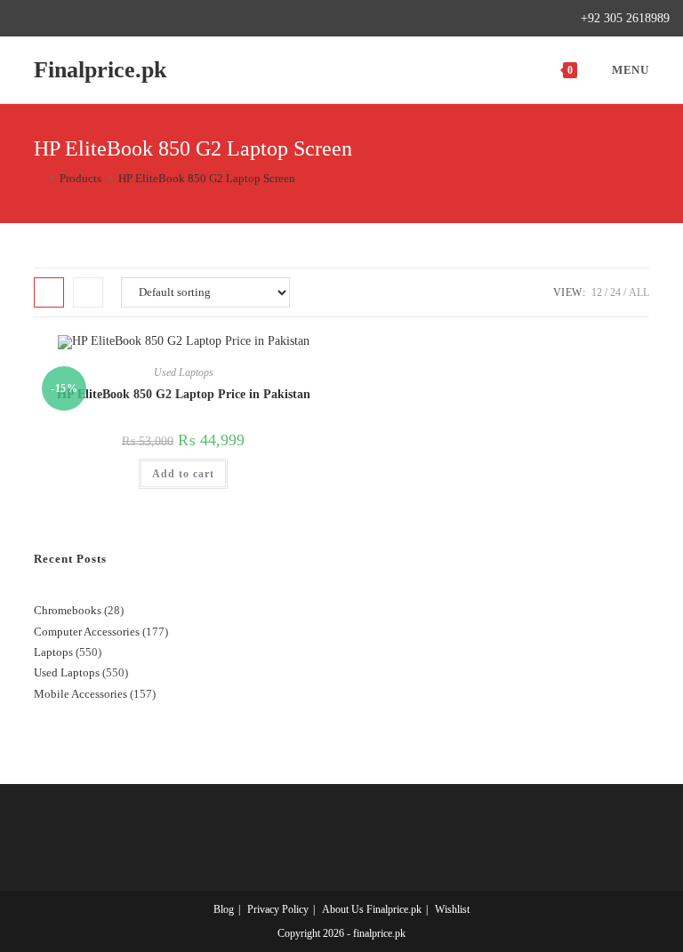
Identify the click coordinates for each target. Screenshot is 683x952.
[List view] (88, 292)
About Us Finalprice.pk (372, 909)
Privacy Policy (278, 909)
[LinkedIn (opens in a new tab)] (100, 19)
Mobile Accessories (80, 693)
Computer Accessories (87, 631)
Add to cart (183, 474)
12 (596, 292)
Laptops (53, 652)
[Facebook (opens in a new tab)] (38, 19)
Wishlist (452, 909)
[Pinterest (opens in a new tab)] (59, 19)
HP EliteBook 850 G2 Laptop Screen (206, 178)
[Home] (38, 178)
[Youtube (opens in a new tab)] (120, 19)
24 (615, 292)
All (639, 292)
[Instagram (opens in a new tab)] (79, 19)
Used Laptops (183, 372)
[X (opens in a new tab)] (20, 19)
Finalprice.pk (100, 70)
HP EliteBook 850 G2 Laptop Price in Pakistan (183, 394)
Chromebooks (67, 610)
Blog (223, 909)
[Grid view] (49, 292)
